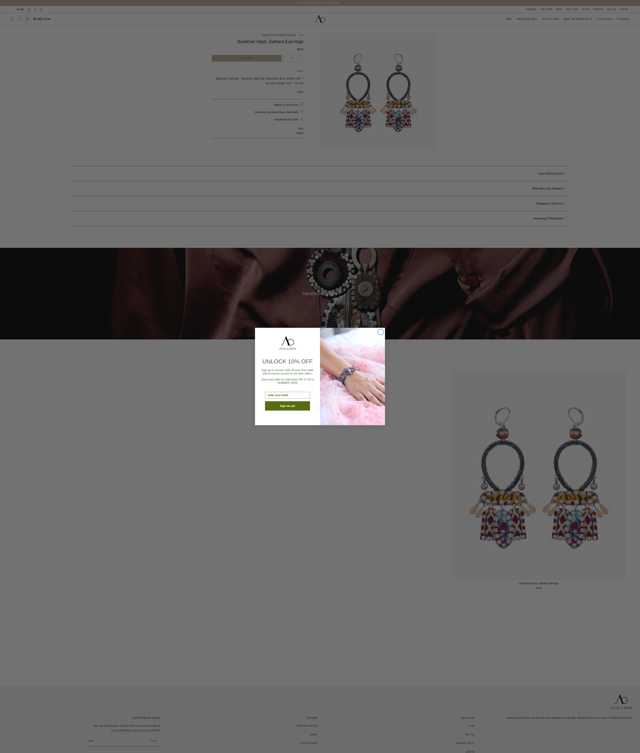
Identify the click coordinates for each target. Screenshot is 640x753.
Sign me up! (287, 406)
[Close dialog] (381, 332)
